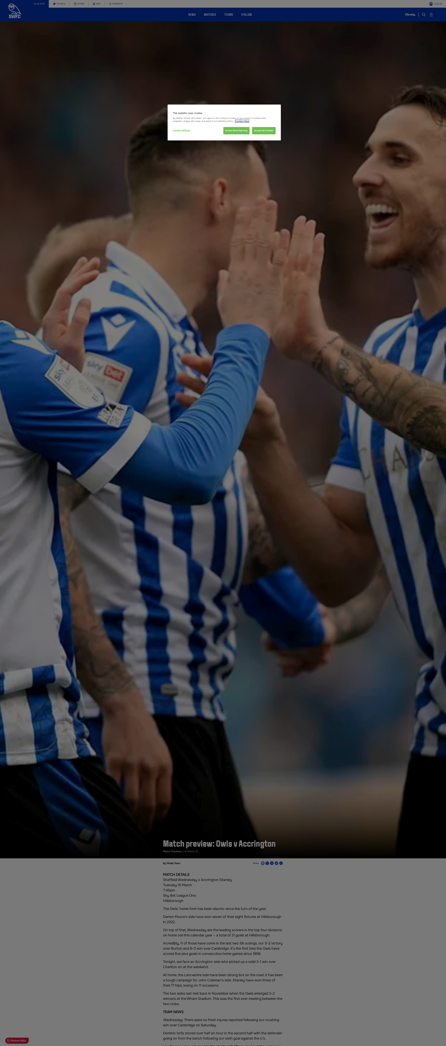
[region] (224, 122)
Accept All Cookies (263, 130)
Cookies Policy (242, 121)
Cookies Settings (181, 130)
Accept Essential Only (236, 130)
